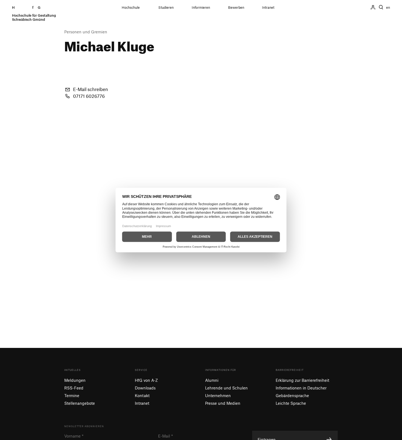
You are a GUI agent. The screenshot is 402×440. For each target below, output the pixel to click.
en (388, 7)
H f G (34, 13)
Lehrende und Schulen (226, 387)
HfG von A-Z (146, 380)
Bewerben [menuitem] (236, 7)
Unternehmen (218, 395)
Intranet (142, 403)
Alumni (212, 380)
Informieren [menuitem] (201, 7)
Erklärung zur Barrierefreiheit (302, 380)
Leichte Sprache (291, 403)
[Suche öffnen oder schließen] (381, 7)
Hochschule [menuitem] (131, 7)
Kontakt (142, 395)
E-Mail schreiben (90, 89)
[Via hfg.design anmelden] (373, 7)
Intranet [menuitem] (268, 7)
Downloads (145, 387)
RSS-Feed (73, 387)
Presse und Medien (222, 403)
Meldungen (75, 380)
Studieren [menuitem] (166, 7)
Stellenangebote (79, 403)
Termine (71, 395)
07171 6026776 (89, 96)
